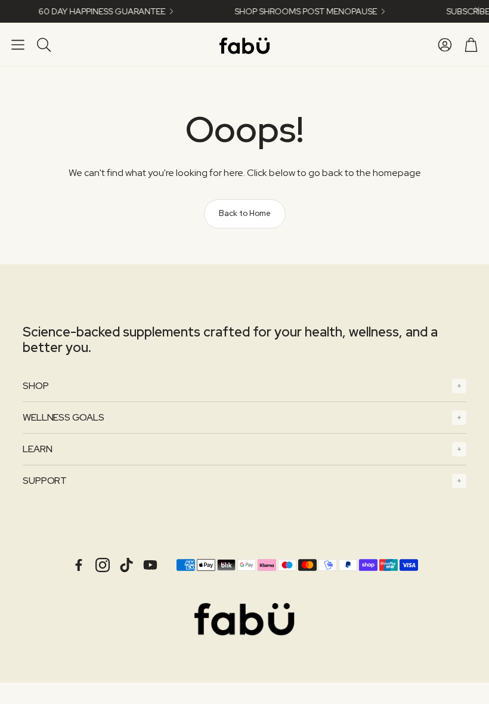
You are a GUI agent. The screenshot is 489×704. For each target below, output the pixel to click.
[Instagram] (102, 565)
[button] (18, 45)
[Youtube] (150, 565)
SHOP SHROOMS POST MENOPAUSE (299, 11)
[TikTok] (126, 565)
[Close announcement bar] (477, 9)
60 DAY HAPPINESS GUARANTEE (95, 11)
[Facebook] (79, 565)
